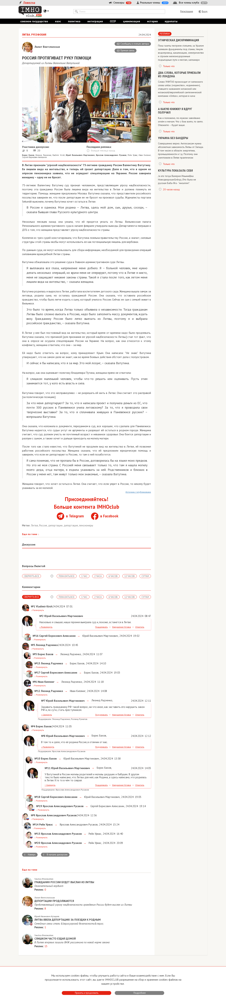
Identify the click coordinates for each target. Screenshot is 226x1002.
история (152, 21)
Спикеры (121, 2)
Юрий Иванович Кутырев (46, 916)
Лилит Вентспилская (44, 897)
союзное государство (34, 21)
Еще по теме (30, 534)
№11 (47, 768)
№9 (33, 815)
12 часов (129, 576)
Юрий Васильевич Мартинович (100, 635)
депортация (71, 525)
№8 (43, 736)
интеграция (95, 21)
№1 (33, 606)
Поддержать (101, 627)
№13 (37, 663)
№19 (39, 806)
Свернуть (46, 714)
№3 (33, 645)
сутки (145, 576)
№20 (37, 843)
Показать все (67, 576)
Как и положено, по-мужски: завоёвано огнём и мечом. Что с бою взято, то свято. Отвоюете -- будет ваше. (180, 121)
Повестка (29, 2)
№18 (37, 797)
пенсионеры (86, 525)
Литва (35, 525)
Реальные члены (153, 2)
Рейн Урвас (133, 155)
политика (74, 21)
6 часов (113, 576)
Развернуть (37, 610)
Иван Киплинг (145, 155)
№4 (33, 726)
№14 (35, 824)
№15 (37, 833)
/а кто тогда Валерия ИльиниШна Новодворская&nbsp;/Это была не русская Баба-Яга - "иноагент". (177, 179)
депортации (55, 525)
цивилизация (131, 21)
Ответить (139, 627)
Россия (43, 525)
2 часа (98, 576)
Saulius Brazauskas (43, 878)
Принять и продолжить (86, 992)
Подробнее (139, 992)
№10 (37, 758)
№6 (35, 681)
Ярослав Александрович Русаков (78, 824)
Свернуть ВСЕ (31, 576)
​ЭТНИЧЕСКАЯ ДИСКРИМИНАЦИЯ (178, 40)
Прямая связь (127, 50)
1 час (84, 576)
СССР (113, 21)
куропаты (171, 21)
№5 (35, 654)
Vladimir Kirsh (58, 155)
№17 (37, 672)
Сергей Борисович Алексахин (34, 157)
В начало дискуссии (55, 855)
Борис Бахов (76, 663)
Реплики (165, 33)
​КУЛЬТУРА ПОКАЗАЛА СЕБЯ (175, 170)
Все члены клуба (192, 2)
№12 (37, 691)
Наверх (29, 855)
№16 (35, 635)
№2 (41, 616)
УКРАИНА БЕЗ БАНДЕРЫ (173, 138)
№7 (43, 700)
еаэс (58, 21)
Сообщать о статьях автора (134, 43)
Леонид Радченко (43, 155)
